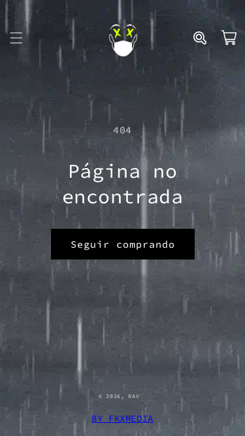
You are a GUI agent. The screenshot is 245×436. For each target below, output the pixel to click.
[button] (16, 38)
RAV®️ (137, 396)
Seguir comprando (123, 244)
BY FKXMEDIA (122, 418)
